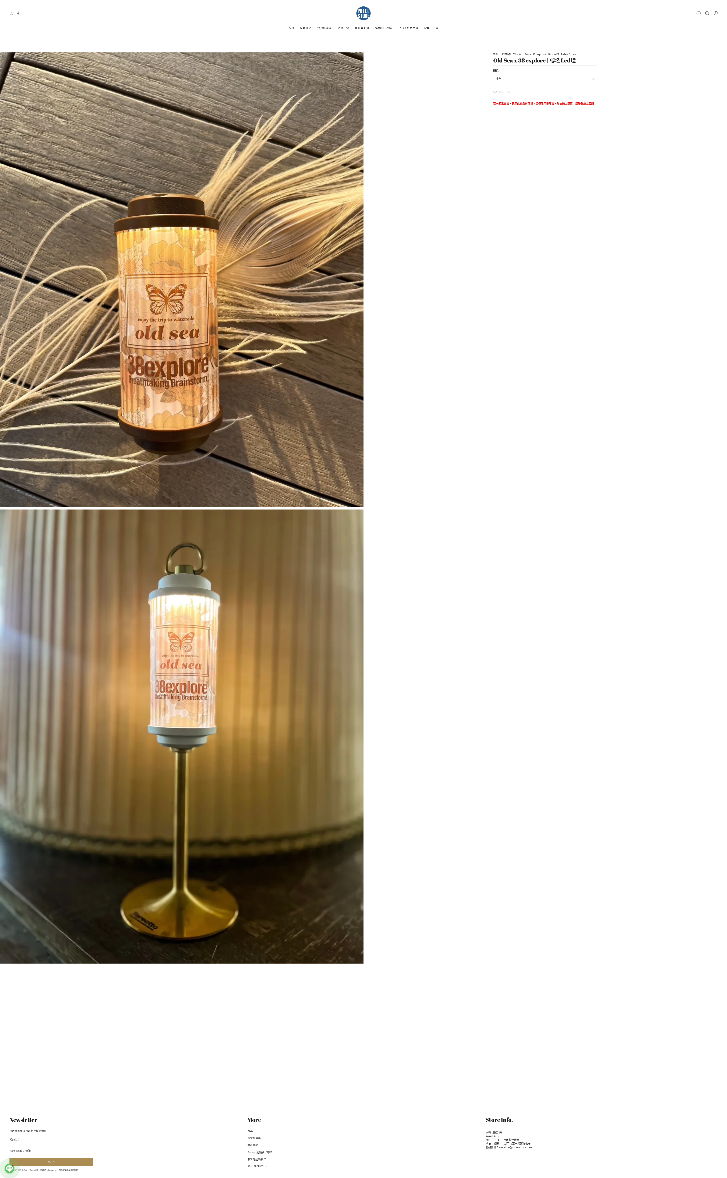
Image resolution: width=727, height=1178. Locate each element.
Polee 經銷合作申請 (259, 1152)
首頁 (495, 54)
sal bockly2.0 (257, 1165)
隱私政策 (62, 1170)
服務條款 (74, 1170)
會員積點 (252, 1145)
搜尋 (250, 1130)
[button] (305, 28)
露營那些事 (254, 1138)
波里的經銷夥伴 (256, 1159)
